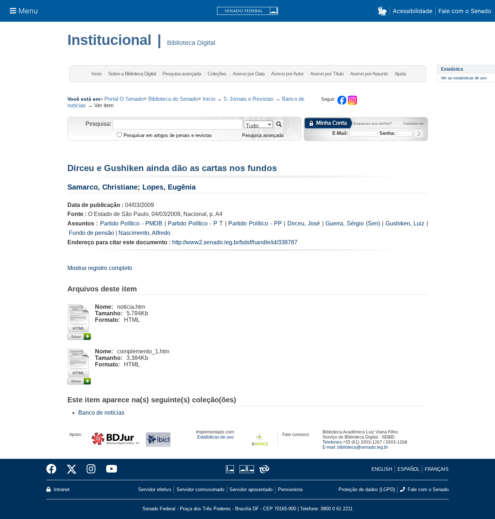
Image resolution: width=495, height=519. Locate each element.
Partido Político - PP (255, 223)
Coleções (217, 73)
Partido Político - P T (195, 223)
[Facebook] (54, 469)
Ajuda (400, 73)
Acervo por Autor (287, 73)
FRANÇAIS (437, 469)
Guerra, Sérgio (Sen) (352, 223)
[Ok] (419, 133)
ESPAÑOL (409, 469)
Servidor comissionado (200, 489)
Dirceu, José (303, 223)
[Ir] (278, 124)
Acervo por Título (327, 73)
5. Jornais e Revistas (249, 99)
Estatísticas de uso (215, 437)
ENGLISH (381, 469)
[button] (384, 11)
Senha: (387, 133)
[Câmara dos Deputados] (231, 469)
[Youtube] (109, 469)
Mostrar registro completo (99, 268)
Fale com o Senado (464, 10)
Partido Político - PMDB (131, 223)
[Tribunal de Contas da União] (263, 469)
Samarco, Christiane (102, 187)
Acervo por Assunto (369, 73)
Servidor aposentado (251, 489)
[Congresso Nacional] (247, 469)
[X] (72, 469)
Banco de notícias (101, 413)
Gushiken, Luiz (405, 223)
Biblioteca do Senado (173, 99)
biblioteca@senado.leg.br (362, 447)
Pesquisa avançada (181, 73)
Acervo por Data (249, 73)
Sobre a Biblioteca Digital (132, 73)
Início (96, 73)
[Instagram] (91, 469)
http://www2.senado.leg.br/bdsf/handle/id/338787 (235, 242)
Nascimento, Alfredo (144, 233)
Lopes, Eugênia (169, 187)
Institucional (109, 40)
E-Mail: (340, 133)
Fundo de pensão (91, 233)
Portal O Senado (123, 99)
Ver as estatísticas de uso (464, 78)
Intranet (61, 489)
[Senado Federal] (247, 11)
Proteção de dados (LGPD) (366, 489)
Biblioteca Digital (191, 42)
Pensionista (290, 489)
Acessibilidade (412, 10)
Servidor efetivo (154, 489)
